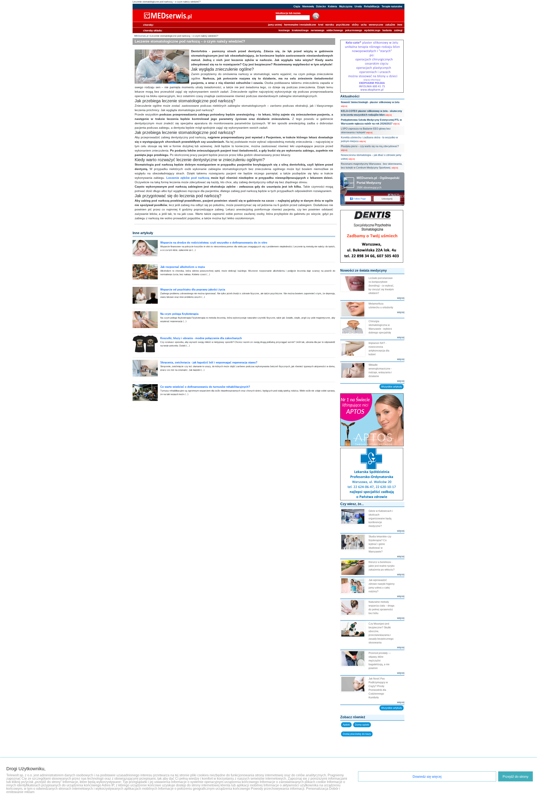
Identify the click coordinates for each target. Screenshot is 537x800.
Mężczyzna (345, 6)
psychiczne (343, 24)
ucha (364, 24)
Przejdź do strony (515, 776)
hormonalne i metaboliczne (300, 24)
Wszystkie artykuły (391, 386)
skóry (355, 24)
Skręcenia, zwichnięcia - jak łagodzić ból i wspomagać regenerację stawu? (208, 362)
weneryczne (376, 24)
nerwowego (317, 30)
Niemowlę (308, 6)
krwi (320, 24)
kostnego (284, 30)
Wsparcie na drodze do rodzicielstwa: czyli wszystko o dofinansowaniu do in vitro (213, 242)
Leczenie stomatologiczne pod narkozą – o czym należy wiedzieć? (167, 1)
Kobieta (332, 6)
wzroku (329, 24)
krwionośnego (300, 30)
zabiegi (398, 30)
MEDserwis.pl (141, 36)
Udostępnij (387, 198)
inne (399, 24)
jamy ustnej (275, 24)
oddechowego (334, 30)
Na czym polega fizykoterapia (179, 313)
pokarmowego (353, 30)
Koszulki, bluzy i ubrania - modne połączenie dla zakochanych (201, 338)
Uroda (358, 6)
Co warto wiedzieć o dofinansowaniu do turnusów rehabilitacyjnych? (205, 386)
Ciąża (296, 6)
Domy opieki (362, 724)
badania (387, 30)
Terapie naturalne (392, 6)
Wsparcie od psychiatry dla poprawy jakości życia (192, 289)
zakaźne (390, 24)
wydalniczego (372, 30)
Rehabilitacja (371, 6)
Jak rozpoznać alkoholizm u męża (182, 266)
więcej (344, 106)
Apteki (346, 724)
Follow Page (359, 198)
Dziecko (321, 6)
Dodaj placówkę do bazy (357, 734)
